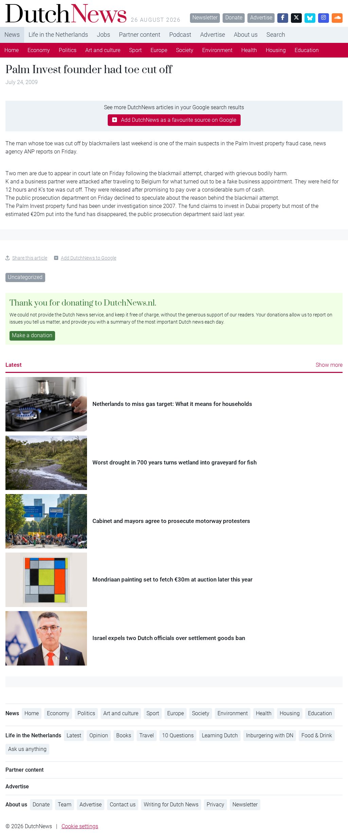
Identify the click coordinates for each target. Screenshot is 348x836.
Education (307, 50)
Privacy (215, 804)
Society (184, 50)
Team (64, 804)
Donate (233, 17)
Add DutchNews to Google (88, 258)
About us (246, 34)
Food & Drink (316, 735)
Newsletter (205, 17)
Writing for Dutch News (171, 804)
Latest (13, 364)
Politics (67, 50)
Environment (217, 50)
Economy (39, 50)
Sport (135, 50)
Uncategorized (25, 277)
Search (275, 34)
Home (11, 50)
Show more (329, 365)
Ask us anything (27, 749)
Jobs (103, 34)
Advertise (261, 17)
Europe (159, 50)
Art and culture (102, 50)
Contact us (123, 804)
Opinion (98, 735)
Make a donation (32, 335)
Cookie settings (80, 826)
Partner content (139, 34)
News (12, 34)
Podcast (180, 34)
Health (249, 50)
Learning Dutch (220, 735)
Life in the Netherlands (58, 34)
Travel (146, 735)
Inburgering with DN (269, 735)
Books (123, 735)
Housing (276, 50)
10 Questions (178, 735)
